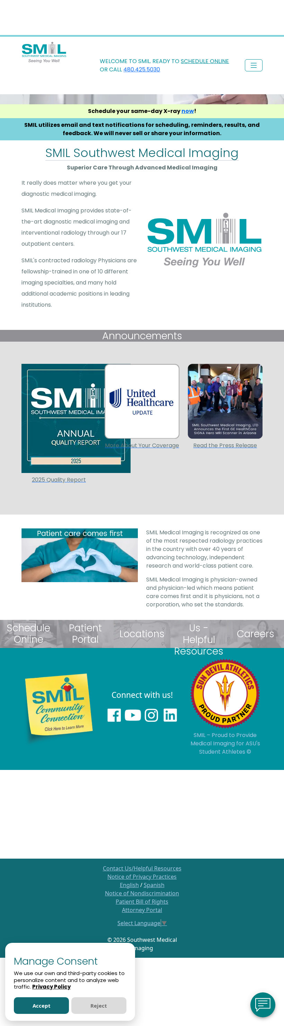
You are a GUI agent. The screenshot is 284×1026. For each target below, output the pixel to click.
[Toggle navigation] (254, 65)
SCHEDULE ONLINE (205, 61)
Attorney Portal (142, 910)
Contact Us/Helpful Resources (142, 868)
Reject (98, 1005)
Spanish (154, 885)
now (187, 111)
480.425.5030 (141, 69)
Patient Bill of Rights (142, 901)
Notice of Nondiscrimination (142, 893)
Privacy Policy (51, 986)
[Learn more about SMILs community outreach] (58, 708)
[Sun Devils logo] (225, 693)
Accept (42, 1005)
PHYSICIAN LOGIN (243, 43)
